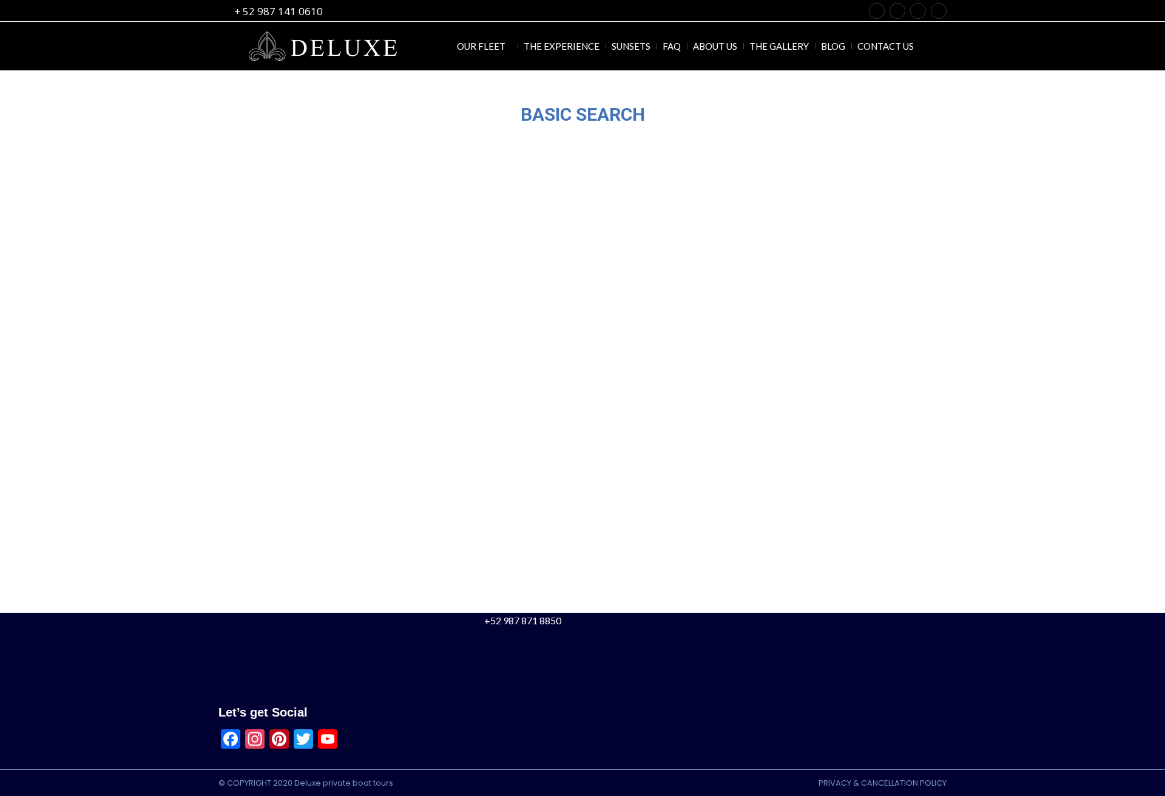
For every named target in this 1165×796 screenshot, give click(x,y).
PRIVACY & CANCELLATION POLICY (883, 783)
